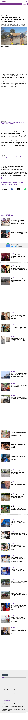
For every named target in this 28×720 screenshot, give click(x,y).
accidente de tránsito (6, 182)
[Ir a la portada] (4, 2)
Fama (12, 230)
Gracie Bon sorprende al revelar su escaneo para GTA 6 (19, 233)
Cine (15, 689)
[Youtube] (19, 703)
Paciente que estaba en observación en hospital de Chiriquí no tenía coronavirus (12, 123)
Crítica (5, 686)
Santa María (21, 182)
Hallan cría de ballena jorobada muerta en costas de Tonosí (19, 582)
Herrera (15, 180)
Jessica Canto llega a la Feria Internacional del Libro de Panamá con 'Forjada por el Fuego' (18, 607)
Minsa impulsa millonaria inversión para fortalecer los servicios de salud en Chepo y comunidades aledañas (18, 559)
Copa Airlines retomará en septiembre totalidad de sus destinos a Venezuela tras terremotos (18, 619)
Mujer (5, 693)
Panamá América (7, 682)
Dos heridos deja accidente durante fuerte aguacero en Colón (18, 280)
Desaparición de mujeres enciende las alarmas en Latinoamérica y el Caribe (17, 222)
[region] (14, 10)
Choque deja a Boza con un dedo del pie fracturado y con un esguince (18, 458)
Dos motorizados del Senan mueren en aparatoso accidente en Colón (19, 399)
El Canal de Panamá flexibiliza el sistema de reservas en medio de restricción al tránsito (19, 375)
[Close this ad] (27, 712)
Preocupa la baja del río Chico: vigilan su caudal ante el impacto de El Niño (18, 496)
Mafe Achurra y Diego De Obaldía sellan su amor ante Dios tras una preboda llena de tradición (18, 316)
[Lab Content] (14, 675)
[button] (12, 189)
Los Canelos (4, 180)
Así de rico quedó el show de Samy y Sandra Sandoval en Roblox (18, 446)
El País (13, 218)
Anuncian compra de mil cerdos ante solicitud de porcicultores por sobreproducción (19, 327)
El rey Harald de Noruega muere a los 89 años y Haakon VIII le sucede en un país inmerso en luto (19, 631)
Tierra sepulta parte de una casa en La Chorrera (19, 386)
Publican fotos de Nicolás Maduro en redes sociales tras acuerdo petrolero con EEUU (18, 339)
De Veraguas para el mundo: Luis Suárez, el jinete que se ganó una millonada (14, 157)
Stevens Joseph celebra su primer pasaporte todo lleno (18, 483)
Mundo (13, 336)
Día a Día (6, 689)
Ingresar (24, 4)
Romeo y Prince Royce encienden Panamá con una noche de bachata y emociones (19, 268)
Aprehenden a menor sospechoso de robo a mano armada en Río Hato (18, 571)
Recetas (16, 686)
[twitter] (14, 703)
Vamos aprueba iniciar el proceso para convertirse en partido (18, 522)
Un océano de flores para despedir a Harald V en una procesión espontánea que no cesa (18, 547)
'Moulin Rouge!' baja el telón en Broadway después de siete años (19, 256)
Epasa (15, 682)
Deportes (13, 591)
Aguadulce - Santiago (12, 184)
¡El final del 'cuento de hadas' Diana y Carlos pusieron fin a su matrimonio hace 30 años (19, 534)
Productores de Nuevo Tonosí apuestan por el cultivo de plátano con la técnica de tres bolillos (18, 509)
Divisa (10, 180)
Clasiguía (16, 693)
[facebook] (4, 703)
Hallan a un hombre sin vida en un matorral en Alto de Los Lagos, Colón (19, 472)
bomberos (15, 182)
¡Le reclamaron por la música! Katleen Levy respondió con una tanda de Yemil (18, 434)
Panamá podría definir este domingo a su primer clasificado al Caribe (19, 594)
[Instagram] (9, 703)
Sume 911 (3, 184)
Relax (12, 603)
